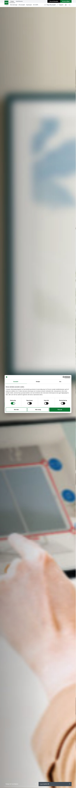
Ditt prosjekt (22, 5)
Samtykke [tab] (15, 381)
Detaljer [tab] (38, 381)
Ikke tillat (16, 409)
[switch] (30, 403)
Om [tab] (60, 381)
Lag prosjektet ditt (44, 784)
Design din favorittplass (12, 784)
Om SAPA (35, 5)
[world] (66, 5)
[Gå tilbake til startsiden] (6, 3)
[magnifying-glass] (70, 5)
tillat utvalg (38, 409)
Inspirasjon (29, 5)
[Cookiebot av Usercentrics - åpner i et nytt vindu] (63, 377)
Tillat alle (59, 409)
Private (12, 1)
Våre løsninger (13, 5)
